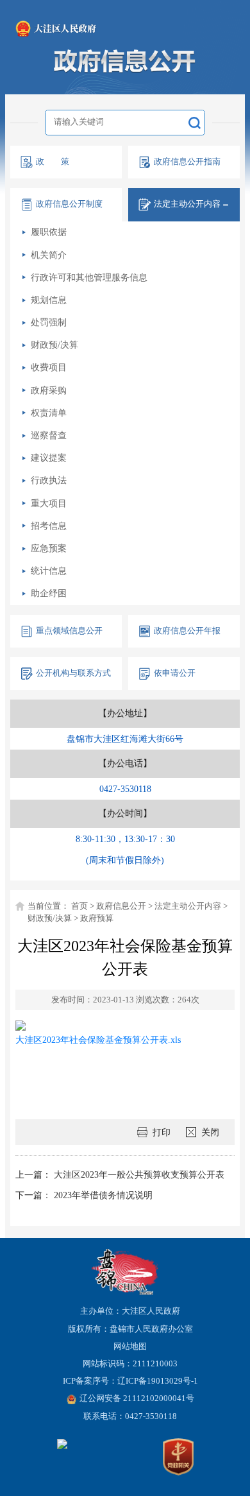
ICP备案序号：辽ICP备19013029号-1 (130, 1381)
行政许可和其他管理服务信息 (89, 277)
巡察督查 (49, 435)
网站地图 (130, 1346)
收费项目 (49, 367)
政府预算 (96, 918)
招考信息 (49, 525)
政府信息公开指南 (187, 161)
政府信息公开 (121, 906)
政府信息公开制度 (69, 204)
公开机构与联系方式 (73, 673)
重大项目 (49, 503)
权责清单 (49, 413)
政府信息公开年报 (187, 630)
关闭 (210, 1132)
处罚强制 (49, 322)
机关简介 (49, 255)
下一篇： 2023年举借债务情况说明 (84, 1195)
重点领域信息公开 (69, 630)
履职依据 (49, 232)
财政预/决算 (54, 345)
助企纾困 (49, 593)
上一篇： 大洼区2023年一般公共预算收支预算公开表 (119, 1174)
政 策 (52, 161)
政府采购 (49, 390)
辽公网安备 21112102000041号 (136, 1398)
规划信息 (49, 300)
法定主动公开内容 (187, 906)
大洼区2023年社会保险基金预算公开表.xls (98, 1040)
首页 (79, 906)
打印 (162, 1132)
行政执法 (49, 480)
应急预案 (49, 548)
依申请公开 (175, 673)
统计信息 (49, 570)
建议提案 (49, 457)
